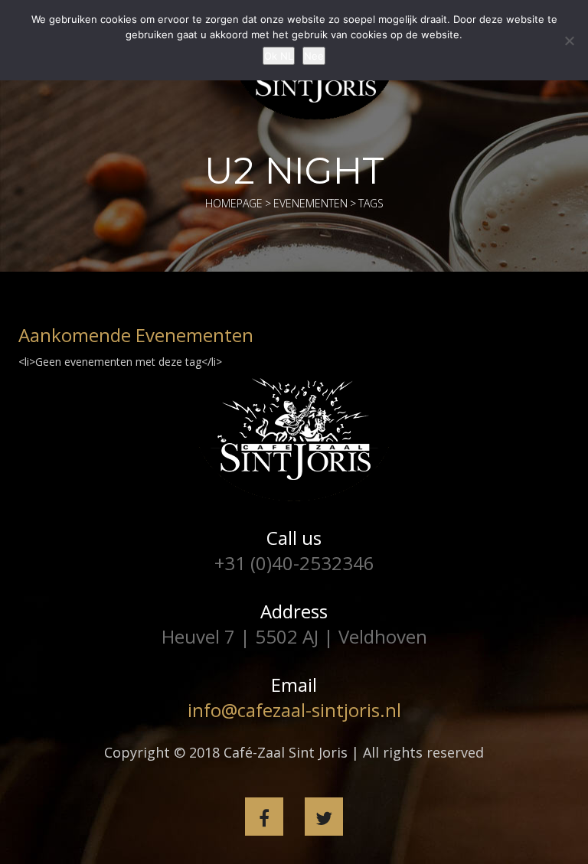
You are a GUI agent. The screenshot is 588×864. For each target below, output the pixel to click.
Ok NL (278, 56)
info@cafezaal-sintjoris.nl (294, 709)
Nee (314, 56)
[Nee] (569, 40)
